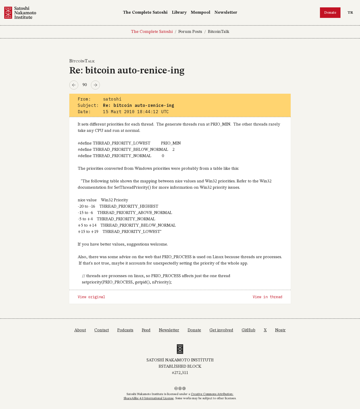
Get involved (221, 330)
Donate (330, 12)
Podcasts (125, 330)
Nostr (280, 330)
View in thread (267, 297)
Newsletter (226, 13)
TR (351, 12)
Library (179, 13)
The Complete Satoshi (145, 13)
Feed (146, 330)
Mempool (200, 13)
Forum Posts (190, 32)
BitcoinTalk (218, 32)
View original (91, 297)
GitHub (248, 330)
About (80, 330)
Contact (101, 330)
